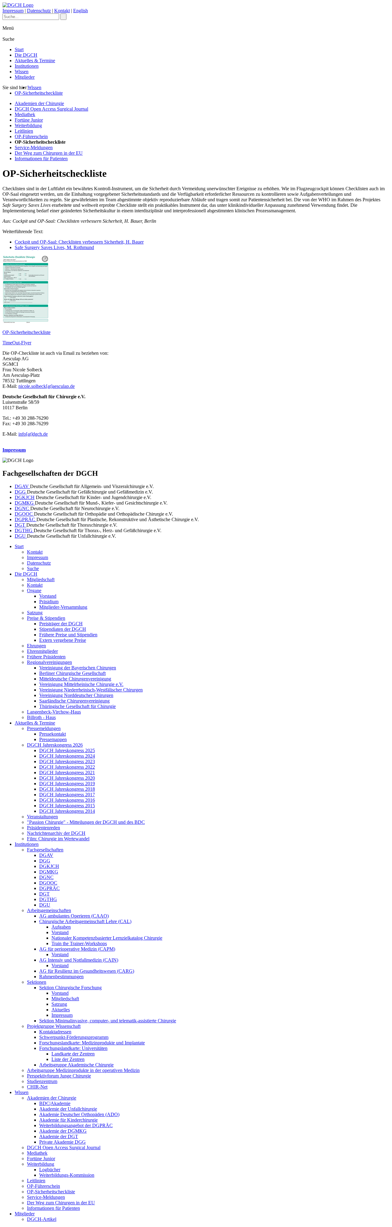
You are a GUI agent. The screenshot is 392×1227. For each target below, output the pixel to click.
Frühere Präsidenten (46, 656)
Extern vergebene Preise (62, 640)
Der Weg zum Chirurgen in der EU (49, 153)
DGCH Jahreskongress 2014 (67, 811)
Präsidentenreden (43, 827)
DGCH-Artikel (41, 1219)
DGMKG (25, 503)
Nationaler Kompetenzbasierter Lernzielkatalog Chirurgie (106, 938)
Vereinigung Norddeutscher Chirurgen (76, 695)
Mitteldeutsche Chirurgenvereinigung (75, 678)
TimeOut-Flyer (16, 342)
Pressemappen (53, 739)
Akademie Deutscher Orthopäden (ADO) (79, 1114)
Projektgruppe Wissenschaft (54, 1026)
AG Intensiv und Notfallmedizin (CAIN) (78, 960)
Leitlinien (24, 131)
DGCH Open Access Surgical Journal (51, 109)
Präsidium (48, 601)
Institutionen (27, 66)
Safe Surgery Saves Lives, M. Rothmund (54, 247)
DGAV (22, 486)
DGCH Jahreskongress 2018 (67, 789)
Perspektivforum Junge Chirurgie (59, 1075)
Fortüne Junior (29, 120)
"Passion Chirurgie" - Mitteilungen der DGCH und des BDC (86, 822)
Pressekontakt (52, 734)
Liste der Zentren (68, 1059)
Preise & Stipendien (46, 618)
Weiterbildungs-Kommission (66, 1175)
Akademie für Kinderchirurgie (68, 1120)
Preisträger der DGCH (61, 623)
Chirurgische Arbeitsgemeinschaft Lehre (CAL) (85, 921)
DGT (20, 525)
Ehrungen (36, 645)
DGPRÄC (25, 519)
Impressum (13, 10)
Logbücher (49, 1169)
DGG (21, 491)
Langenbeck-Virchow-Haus (54, 711)
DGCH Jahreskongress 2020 (67, 778)
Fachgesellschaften (45, 849)
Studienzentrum (42, 1081)
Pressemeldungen (44, 728)
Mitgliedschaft (41, 579)
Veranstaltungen (42, 816)
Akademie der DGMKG (63, 1131)
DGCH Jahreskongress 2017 (67, 794)
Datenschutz (39, 10)
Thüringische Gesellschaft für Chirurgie (77, 706)
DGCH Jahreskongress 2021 (67, 772)
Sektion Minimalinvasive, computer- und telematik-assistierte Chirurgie (107, 1020)
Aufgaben (61, 927)
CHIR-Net (37, 1086)
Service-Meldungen (34, 147)
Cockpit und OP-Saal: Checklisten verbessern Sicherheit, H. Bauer (79, 241)
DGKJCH (25, 497)
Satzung (35, 612)
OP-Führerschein (31, 136)
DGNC (22, 508)
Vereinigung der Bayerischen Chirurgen (77, 667)
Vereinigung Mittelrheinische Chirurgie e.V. (81, 684)
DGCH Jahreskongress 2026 (55, 745)
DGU (21, 536)
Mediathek (25, 114)
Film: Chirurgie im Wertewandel (58, 838)
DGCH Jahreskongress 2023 (67, 761)
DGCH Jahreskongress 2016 (67, 800)
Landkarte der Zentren (73, 1053)
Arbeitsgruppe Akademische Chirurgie (76, 1064)
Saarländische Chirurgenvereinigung (74, 700)
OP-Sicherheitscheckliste (39, 93)
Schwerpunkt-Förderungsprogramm (73, 1037)
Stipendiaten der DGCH (62, 629)
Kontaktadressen (55, 1031)
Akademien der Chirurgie (39, 103)
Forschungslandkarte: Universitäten (73, 1048)
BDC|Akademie (54, 1103)
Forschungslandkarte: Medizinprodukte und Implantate (92, 1042)
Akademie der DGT (58, 1136)
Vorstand (47, 596)
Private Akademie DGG (62, 1142)
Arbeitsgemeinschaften (49, 910)
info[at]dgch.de (33, 434)
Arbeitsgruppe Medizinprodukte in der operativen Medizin (83, 1070)
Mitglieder (25, 77)
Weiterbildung (28, 125)
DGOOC (24, 514)
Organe (34, 590)
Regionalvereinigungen (49, 662)
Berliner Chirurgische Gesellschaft (72, 673)
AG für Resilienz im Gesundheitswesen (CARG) (86, 971)
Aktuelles (60, 1009)
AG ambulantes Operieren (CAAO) (74, 915)
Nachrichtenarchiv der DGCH (56, 833)
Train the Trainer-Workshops (79, 943)
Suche (33, 568)
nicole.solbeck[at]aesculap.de (46, 386)
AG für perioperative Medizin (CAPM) (77, 949)
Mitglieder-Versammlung (63, 607)
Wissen (21, 71)
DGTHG (24, 530)
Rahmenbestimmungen (61, 976)
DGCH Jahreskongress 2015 (67, 805)
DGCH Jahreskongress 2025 (67, 750)
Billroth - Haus (41, 717)
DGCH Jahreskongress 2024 (67, 756)
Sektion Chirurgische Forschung (70, 987)
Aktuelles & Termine (35, 60)
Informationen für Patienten (41, 158)
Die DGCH (26, 55)
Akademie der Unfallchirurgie (68, 1108)
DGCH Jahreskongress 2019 (67, 783)
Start (19, 49)
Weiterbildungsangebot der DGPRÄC (76, 1125)
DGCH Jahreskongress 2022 (67, 767)
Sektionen (36, 982)
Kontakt (62, 10)
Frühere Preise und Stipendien (68, 634)
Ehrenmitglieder (42, 651)
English (80, 10)
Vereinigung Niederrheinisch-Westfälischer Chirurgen (91, 689)
